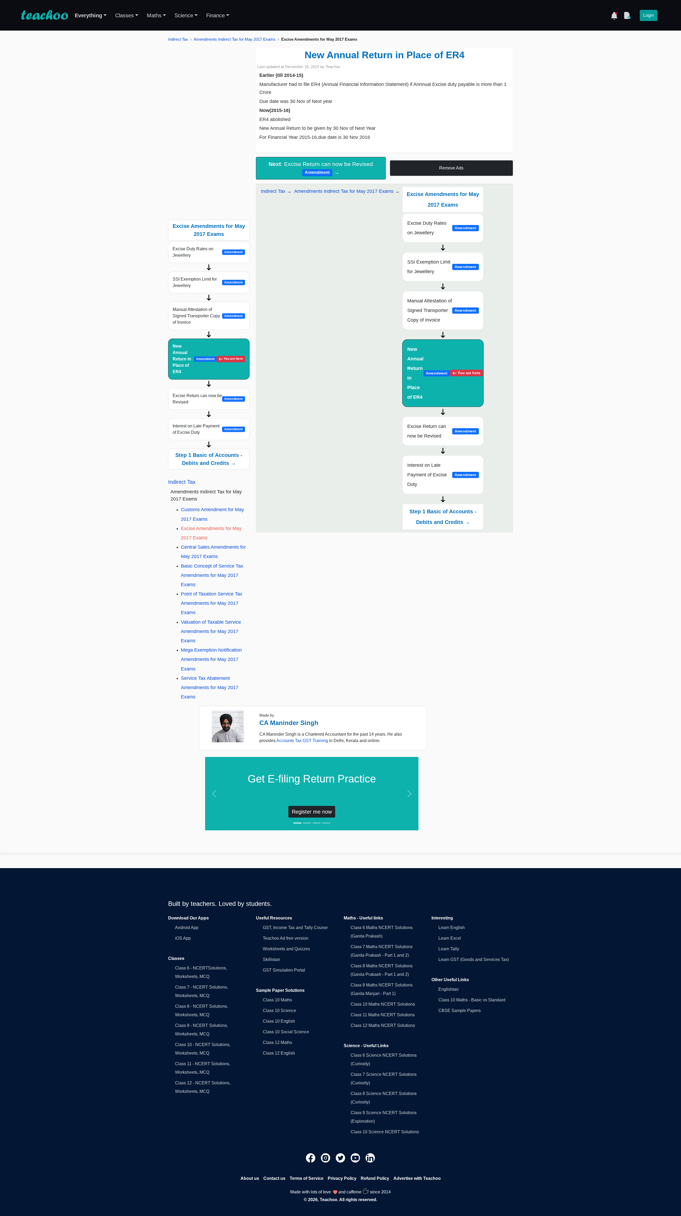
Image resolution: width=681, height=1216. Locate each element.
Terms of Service (306, 1178)
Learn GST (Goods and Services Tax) (473, 959)
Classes (124, 15)
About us (249, 1178)
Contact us (274, 1178)
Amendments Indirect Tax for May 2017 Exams (235, 39)
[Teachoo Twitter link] (341, 1157)
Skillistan (271, 959)
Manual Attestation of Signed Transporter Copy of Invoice (208, 315)
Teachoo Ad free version (285, 938)
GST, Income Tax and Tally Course (295, 927)
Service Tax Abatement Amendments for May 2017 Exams (209, 687)
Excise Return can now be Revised (208, 398)
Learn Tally (448, 949)
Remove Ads (451, 168)
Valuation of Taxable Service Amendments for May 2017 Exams (211, 631)
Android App (186, 927)
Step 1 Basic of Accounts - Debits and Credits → (208, 459)
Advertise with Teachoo (417, 1178)
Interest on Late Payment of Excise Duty (208, 429)
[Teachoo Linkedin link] (370, 1157)
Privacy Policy (342, 1178)
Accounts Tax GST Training (302, 740)
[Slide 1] (297, 823)
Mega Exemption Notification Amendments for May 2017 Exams (211, 659)
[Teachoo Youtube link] (356, 1157)
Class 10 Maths (277, 1000)
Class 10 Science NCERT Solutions (385, 1132)
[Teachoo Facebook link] (311, 1157)
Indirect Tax (178, 39)
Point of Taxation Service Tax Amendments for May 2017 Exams (211, 603)
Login (648, 15)
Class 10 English (279, 1021)
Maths (154, 15)
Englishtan (448, 989)
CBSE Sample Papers (459, 1010)
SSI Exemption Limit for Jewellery (208, 282)
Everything (88, 15)
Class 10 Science (279, 1010)
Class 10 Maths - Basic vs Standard (471, 1000)
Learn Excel (449, 938)
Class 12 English (279, 1053)
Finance (215, 15)
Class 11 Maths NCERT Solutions (383, 1015)
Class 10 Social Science (286, 1032)
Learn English (451, 927)
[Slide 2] (307, 823)
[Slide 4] (326, 823)
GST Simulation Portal (284, 970)
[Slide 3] (317, 823)
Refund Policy (375, 1178)
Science (184, 15)
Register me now (312, 812)
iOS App (183, 938)
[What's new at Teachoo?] (614, 15)
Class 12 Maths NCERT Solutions (383, 1025)
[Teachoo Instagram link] (326, 1157)
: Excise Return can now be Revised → (321, 168)
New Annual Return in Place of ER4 (208, 359)
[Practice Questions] (627, 15)
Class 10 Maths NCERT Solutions (383, 1004)
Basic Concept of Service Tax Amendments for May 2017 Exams (212, 575)
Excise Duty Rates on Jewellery (208, 252)
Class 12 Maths (277, 1042)
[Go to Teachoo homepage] (44, 15)
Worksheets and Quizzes (286, 949)
